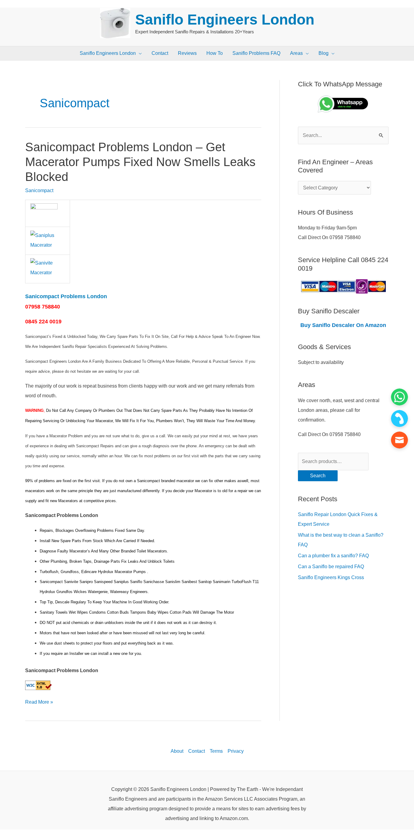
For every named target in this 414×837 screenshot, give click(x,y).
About (177, 751)
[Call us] (399, 418)
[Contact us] (399, 440)
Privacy (236, 751)
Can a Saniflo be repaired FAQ (331, 566)
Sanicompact (39, 190)
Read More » (39, 701)
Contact (196, 751)
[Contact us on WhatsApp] (399, 396)
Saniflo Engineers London (224, 20)
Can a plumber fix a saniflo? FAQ (333, 555)
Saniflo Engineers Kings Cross (331, 577)
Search (318, 475)
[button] (139, 53)
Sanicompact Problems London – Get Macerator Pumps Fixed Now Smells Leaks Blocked (140, 161)
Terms (216, 751)
